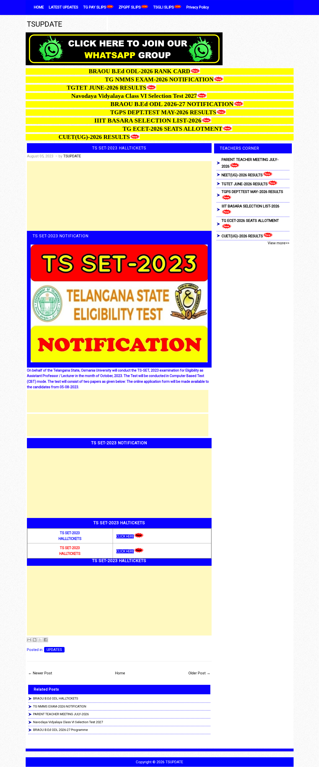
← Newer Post (40, 673)
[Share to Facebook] (45, 639)
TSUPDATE (44, 24)
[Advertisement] (119, 196)
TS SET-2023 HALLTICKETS (119, 148)
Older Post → (199, 673)
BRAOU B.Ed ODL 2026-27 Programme (60, 730)
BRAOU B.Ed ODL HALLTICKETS (55, 698)
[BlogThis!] (34, 639)
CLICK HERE (125, 536)
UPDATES (54, 649)
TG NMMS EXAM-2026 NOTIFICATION (59, 706)
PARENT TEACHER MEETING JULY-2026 (61, 714)
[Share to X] (40, 639)
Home (120, 673)
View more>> (278, 243)
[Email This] (29, 639)
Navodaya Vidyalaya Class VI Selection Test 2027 (68, 722)
